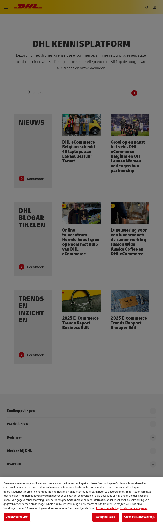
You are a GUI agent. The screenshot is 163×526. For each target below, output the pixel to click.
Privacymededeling (107, 508)
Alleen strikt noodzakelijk (139, 517)
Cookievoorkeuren (17, 517)
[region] (81, 501)
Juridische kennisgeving (134, 508)
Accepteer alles (105, 517)
